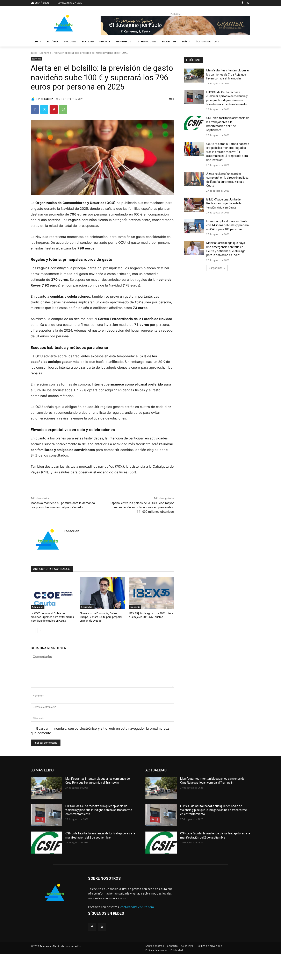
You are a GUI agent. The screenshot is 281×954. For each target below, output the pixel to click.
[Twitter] (248, 3)
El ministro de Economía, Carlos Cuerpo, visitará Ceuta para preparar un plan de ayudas (101, 617)
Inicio (34, 53)
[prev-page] (33, 630)
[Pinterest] (54, 109)
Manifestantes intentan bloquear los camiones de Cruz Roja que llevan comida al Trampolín (227, 74)
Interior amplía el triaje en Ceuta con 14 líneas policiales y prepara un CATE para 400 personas (227, 225)
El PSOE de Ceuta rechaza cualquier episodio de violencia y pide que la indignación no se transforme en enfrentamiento (98, 810)
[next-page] (39, 630)
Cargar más (215, 268)
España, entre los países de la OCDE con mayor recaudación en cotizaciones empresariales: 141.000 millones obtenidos (142, 507)
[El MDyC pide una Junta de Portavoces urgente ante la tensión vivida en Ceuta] (194, 205)
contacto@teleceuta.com (137, 907)
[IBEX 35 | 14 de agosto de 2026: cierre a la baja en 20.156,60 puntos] (151, 593)
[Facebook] (242, 3)
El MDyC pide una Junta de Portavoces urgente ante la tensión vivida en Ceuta (224, 203)
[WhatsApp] (63, 109)
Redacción (47, 98)
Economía (45, 53)
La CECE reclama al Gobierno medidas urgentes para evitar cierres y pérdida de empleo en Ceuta (52, 617)
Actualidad (37, 607)
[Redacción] (33, 99)
